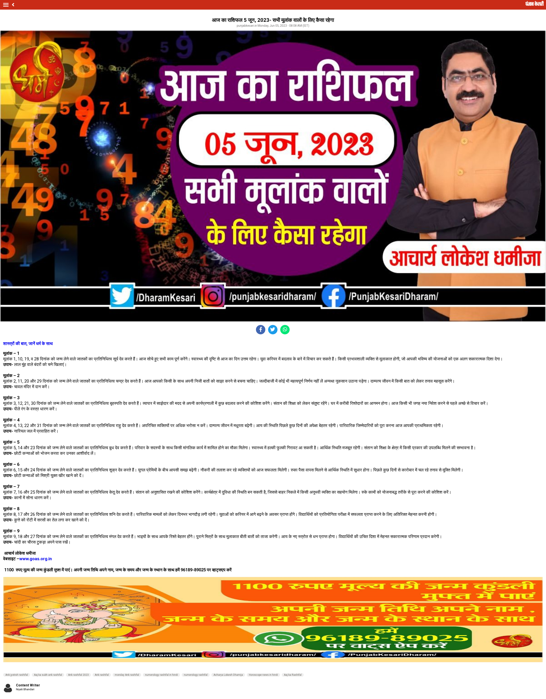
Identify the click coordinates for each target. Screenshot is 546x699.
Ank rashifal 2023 (78, 674)
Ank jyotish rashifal (16, 674)
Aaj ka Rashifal (293, 674)
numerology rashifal (196, 674)
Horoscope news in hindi (263, 674)
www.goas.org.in (35, 558)
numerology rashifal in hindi (161, 674)
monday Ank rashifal (127, 674)
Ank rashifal (102, 674)
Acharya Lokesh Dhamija (228, 674)
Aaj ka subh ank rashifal (48, 674)
